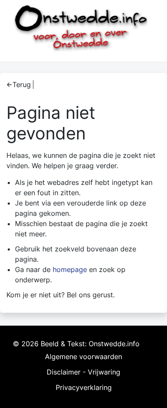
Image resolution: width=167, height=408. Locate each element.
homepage (70, 269)
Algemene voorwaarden (83, 356)
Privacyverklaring (84, 387)
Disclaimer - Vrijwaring (83, 372)
